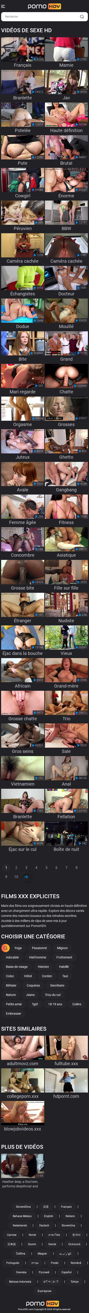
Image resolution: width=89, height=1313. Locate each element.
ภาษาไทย (54, 1234)
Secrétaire (57, 985)
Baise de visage (17, 967)
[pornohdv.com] (44, 6)
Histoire (43, 967)
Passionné (39, 948)
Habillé (64, 967)
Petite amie (14, 1004)
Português (12, 1263)
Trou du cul (52, 995)
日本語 (12, 1244)
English (48, 1216)
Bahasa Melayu (22, 1216)
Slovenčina (68, 1225)
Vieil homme (37, 957)
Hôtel (28, 976)
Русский (44, 1272)
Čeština (20, 1253)
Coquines (33, 985)
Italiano (70, 1216)
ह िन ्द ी (51, 1281)
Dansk (52, 1244)
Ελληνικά (74, 1244)
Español (67, 1272)
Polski (54, 1263)
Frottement (64, 957)
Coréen (47, 976)
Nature (11, 995)
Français (66, 1206)
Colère (76, 1004)
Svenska (21, 1272)
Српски (11, 1234)
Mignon (62, 948)
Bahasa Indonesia (20, 1281)
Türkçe (75, 1281)
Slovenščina (23, 1206)
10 (16, 877)
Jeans (30, 995)
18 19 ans (55, 1004)
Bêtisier (11, 985)
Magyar (42, 1253)
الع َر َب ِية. (65, 1253)
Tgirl (35, 1004)
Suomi (32, 1244)
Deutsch (44, 1225)
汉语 (46, 1206)
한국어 (76, 1234)
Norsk (32, 1234)
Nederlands (20, 1225)
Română (76, 1263)
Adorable (12, 957)
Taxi (65, 976)
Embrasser (13, 1013)
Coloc (10, 976)
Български (44, 1291)
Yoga (18, 948)
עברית (35, 1263)
